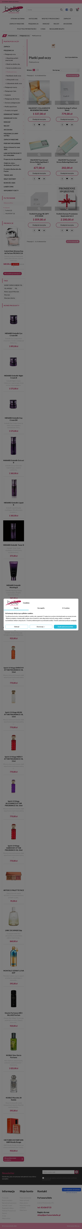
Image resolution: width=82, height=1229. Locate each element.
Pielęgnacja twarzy (11, 87)
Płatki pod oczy (11, 72)
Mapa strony (6, 1218)
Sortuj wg (56, 70)
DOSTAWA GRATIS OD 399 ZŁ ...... (11, 1)
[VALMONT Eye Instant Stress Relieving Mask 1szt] (67, 144)
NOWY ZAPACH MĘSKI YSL (13, 285)
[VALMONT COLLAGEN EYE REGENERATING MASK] (39, 92)
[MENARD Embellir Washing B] (13, 571)
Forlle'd (8, 210)
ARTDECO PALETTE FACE (13, 890)
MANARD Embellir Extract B (13, 461)
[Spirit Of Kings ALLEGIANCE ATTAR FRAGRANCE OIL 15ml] (13, 787)
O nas (43, 29)
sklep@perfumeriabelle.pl (48, 1215)
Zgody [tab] (16, 608)
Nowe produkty (11, 305)
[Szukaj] (61, 10)
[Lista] (37, 70)
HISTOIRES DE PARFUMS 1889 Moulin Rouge (13, 1141)
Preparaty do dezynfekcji (12, 159)
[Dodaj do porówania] (44, 125)
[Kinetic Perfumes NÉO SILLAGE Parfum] (13, 998)
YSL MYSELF (8, 288)
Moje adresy (24, 1203)
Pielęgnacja (33, 24)
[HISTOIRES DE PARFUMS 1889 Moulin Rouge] (13, 1125)
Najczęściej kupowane (9, 1203)
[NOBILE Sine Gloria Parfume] (13, 1041)
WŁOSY (6, 126)
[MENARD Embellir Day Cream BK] (13, 403)
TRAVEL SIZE (8, 175)
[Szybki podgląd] (39, 103)
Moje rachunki (24, 1200)
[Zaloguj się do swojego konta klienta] (71, 9)
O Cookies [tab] (66, 608)
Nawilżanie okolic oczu (13, 76)
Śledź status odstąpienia (71, 1192)
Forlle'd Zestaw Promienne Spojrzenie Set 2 (67, 215)
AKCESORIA (8, 130)
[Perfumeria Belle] (12, 9)
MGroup (76, 1226)
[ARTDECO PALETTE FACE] (13, 876)
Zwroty (4, 1213)
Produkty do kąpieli (11, 110)
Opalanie (8, 95)
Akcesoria (67, 24)
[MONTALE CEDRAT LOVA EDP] (13, 956)
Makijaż (46, 24)
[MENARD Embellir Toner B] (13, 530)
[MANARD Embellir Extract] (13, 446)
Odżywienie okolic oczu (14, 83)
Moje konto (26, 1191)
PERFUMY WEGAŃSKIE (12, 143)
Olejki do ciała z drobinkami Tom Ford (11, 164)
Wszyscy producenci (50, 18)
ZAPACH (7, 46)
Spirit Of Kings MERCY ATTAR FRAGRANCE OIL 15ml (13, 759)
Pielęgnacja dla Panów (12, 99)
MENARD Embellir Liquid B (13, 504)
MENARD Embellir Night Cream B (13, 377)
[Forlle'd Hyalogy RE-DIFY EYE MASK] (39, 198)
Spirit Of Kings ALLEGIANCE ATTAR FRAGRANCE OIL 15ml (13, 803)
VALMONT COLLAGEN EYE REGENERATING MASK (39, 109)
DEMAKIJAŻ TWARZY (11, 114)
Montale (7, 295)
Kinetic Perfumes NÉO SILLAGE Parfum (14, 1014)
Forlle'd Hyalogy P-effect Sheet (67, 109)
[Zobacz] (34, 125)
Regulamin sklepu (57, 29)
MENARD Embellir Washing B (14, 586)
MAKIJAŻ (7, 122)
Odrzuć (16, 627)
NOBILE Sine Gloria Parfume (13, 1056)
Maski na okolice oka (13, 64)
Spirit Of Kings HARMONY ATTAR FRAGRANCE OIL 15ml (13, 848)
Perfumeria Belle (8, 1226)
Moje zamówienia (25, 1198)
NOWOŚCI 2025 (9, 183)
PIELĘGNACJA (9, 50)
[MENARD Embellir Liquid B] (13, 488)
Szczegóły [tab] (41, 608)
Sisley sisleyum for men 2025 (12, 148)
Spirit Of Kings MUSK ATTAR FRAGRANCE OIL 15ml (13, 714)
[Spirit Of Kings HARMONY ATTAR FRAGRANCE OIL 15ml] (13, 831)
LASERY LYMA (8, 187)
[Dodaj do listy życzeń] (39, 125)
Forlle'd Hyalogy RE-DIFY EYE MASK (39, 215)
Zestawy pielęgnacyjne (12, 103)
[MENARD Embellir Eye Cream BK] (13, 319)
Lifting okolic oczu (12, 79)
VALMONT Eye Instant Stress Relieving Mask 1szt (67, 161)
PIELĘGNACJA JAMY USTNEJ (11, 135)
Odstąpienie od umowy (71, 1189)
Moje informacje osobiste (25, 1207)
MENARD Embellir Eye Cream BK (13, 334)
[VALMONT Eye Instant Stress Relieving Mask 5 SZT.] (39, 144)
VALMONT (10, 213)
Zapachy (67, 18)
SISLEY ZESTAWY (10, 179)
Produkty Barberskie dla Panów (12, 170)
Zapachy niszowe (17, 24)
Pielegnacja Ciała (10, 91)
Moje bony (23, 1210)
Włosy (56, 24)
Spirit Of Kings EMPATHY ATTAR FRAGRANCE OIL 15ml (14, 670)
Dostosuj (40, 627)
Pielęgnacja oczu (10, 54)
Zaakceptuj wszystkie (65, 627)
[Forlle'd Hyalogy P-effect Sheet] (67, 92)
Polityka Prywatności (26, 29)
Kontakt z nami (7, 1205)
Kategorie (33, 18)
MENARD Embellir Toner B (13, 545)
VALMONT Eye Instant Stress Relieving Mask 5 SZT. (39, 162)
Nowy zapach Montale (11, 292)
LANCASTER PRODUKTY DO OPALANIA (12, 154)
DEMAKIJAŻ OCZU (10, 118)
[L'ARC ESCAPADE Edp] (13, 916)
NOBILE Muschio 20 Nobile (13, 1099)
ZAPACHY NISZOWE (11, 139)
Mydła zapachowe (11, 106)
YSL (16, 288)
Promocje (8, 223)
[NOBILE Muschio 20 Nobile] (13, 1083)
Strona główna (18, 18)
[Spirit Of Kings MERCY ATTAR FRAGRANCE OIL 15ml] (13, 742)
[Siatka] (33, 70)
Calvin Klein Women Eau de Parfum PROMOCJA (13, 252)
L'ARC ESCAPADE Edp (13, 930)
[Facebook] (67, 9)
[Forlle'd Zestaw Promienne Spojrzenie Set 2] (67, 198)
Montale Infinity (9, 298)
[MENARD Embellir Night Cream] (13, 361)
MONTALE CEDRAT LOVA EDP (13, 972)
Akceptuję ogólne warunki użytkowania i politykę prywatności (59, 1179)
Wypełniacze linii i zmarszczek (11, 59)
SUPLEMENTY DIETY (11, 190)
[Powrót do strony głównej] (4, 35)
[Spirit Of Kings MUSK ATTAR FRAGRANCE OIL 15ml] (13, 653)
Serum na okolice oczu (13, 68)
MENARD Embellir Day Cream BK (14, 419)
